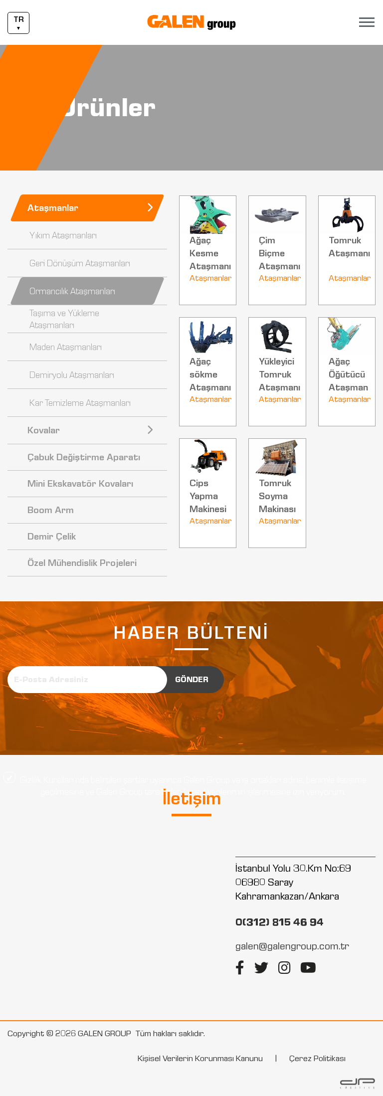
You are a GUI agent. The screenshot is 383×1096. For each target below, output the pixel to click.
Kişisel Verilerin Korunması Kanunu (200, 1058)
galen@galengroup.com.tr (292, 946)
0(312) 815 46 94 (279, 922)
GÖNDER (191, 679)
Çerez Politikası (317, 1058)
